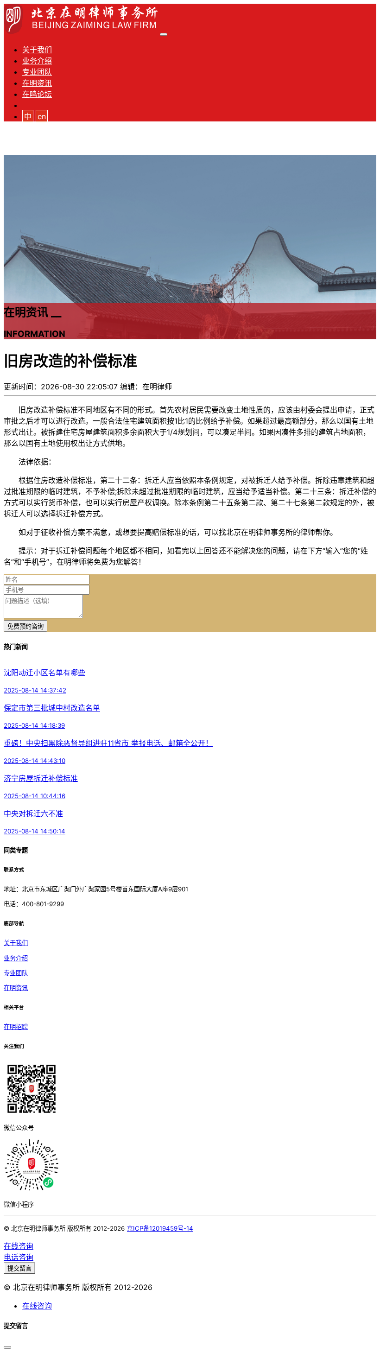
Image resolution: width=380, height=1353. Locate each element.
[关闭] (7, 1347)
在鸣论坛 (37, 94)
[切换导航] (163, 34)
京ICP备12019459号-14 (160, 1228)
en (42, 116)
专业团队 (37, 71)
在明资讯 (37, 83)
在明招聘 (16, 1026)
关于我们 (37, 49)
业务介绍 (37, 60)
